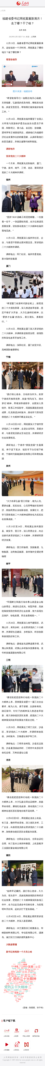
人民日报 (6, 1036)
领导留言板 (36, 1036)
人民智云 (16, 1050)
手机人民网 (26, 1036)
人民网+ (16, 1036)
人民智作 (26, 1050)
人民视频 (6, 1050)
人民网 (2, 11)
